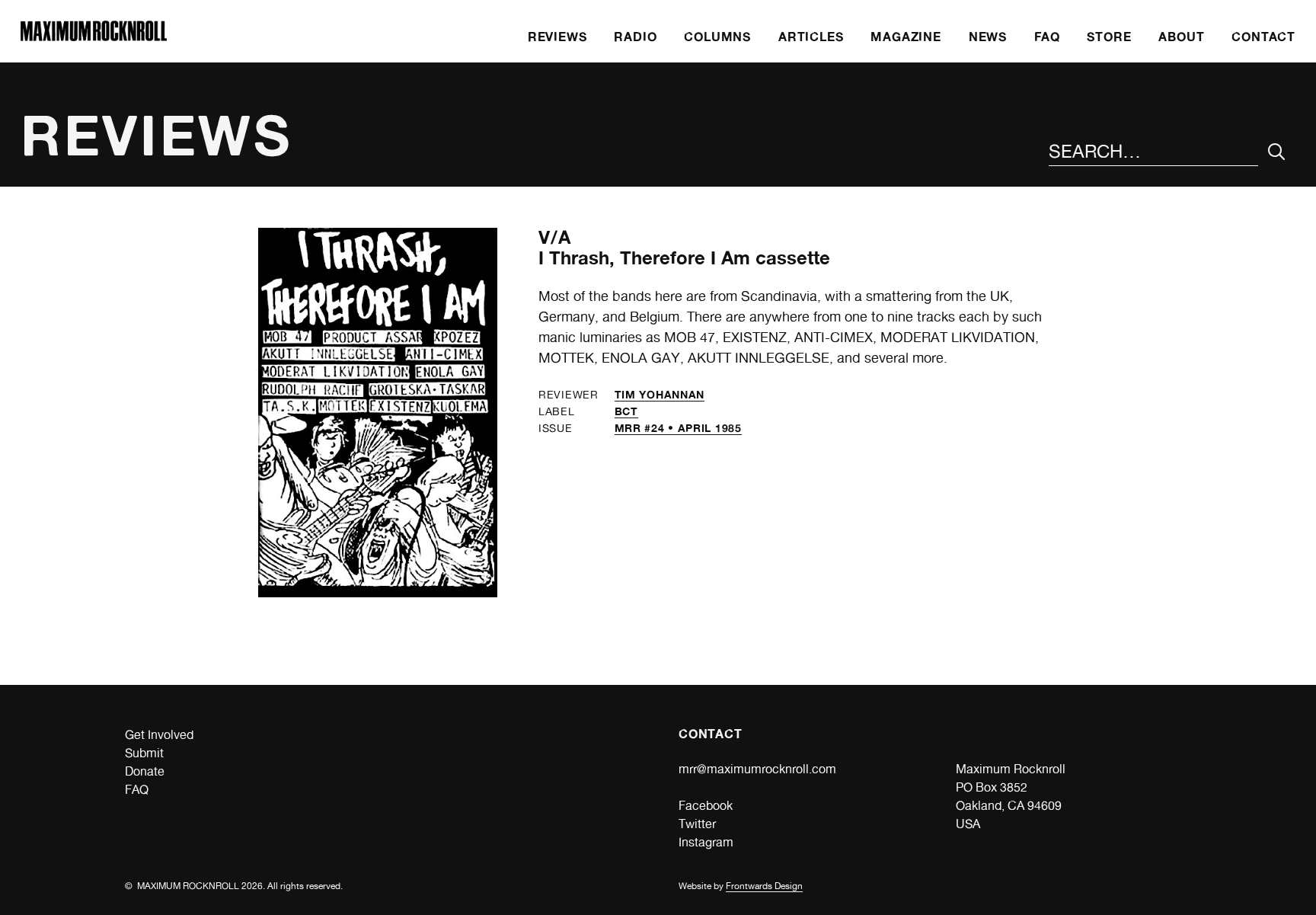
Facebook (706, 805)
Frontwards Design (764, 886)
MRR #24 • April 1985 (678, 427)
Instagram (706, 842)
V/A (555, 237)
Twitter (697, 824)
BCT (626, 411)
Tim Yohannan (659, 394)
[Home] (94, 37)
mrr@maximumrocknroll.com (757, 769)
